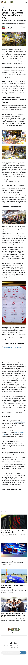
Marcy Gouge (9, 27)
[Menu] (26, 2)
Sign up (14, 632)
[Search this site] (24, 2)
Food (3, 7)
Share (23, 27)
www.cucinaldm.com (20, 422)
